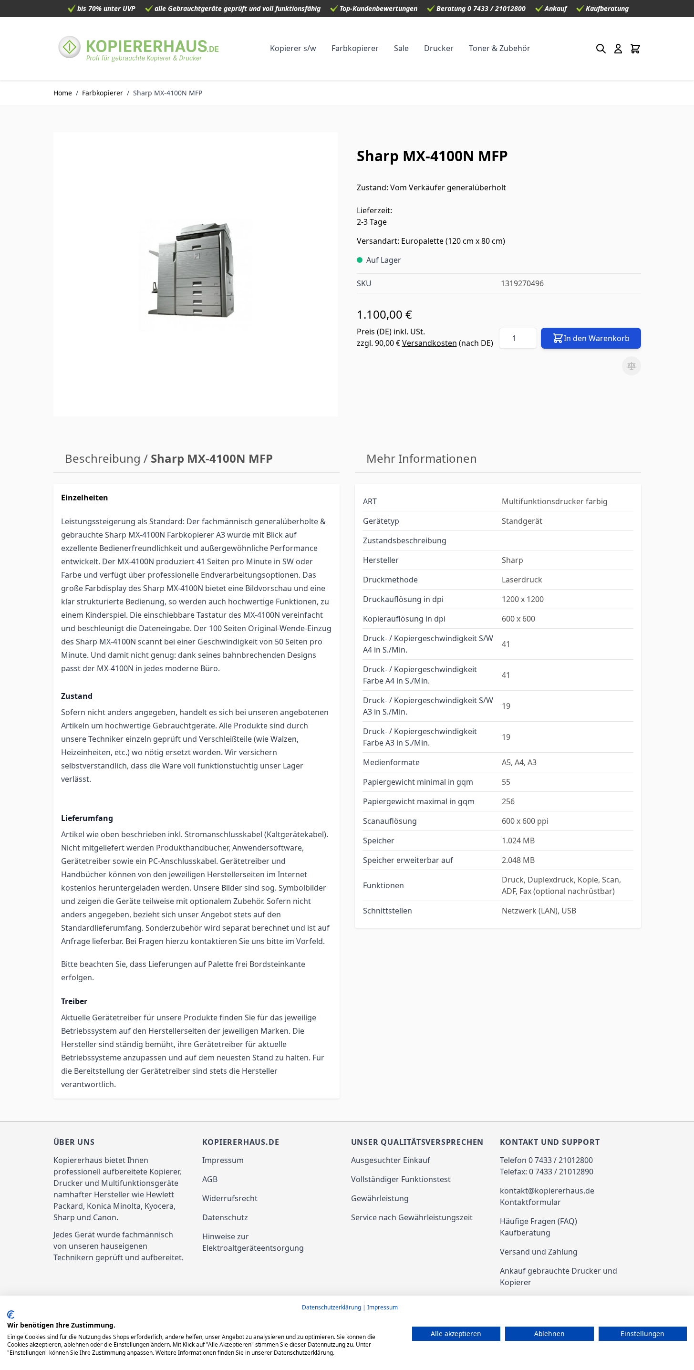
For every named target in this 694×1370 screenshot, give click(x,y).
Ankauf (556, 8)
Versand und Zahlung (539, 1251)
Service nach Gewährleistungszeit (412, 1217)
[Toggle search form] (601, 48)
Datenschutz (225, 1217)
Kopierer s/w (293, 48)
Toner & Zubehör (499, 48)
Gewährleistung (380, 1198)
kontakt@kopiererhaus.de (547, 1190)
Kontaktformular (530, 1202)
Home (62, 92)
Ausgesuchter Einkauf (390, 1160)
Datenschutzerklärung (331, 1307)
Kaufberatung (607, 8)
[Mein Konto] (618, 48)
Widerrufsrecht (230, 1198)
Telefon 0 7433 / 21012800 (546, 1160)
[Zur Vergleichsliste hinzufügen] (631, 365)
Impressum (223, 1160)
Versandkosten (429, 343)
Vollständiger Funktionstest (401, 1179)
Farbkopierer (355, 48)
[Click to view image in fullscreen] (195, 274)
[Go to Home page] (139, 48)
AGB (210, 1179)
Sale (401, 48)
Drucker (439, 48)
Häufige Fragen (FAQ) (538, 1221)
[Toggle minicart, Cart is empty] (635, 48)
